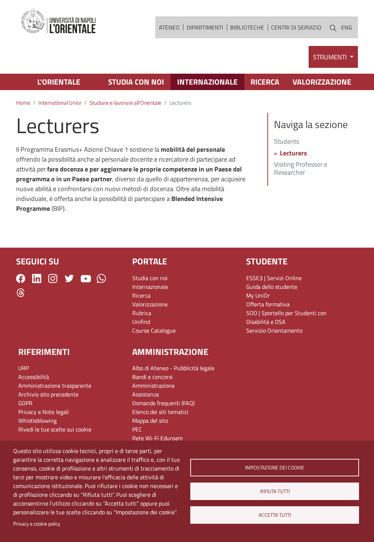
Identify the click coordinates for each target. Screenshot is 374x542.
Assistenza (145, 394)
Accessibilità (33, 376)
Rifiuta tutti (274, 491)
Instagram (52, 278)
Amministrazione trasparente (54, 385)
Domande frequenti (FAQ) (163, 403)
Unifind (141, 321)
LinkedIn (36, 278)
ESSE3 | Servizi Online (274, 278)
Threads (20, 292)
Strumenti (330, 57)
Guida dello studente (271, 286)
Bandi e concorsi (152, 376)
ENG (346, 27)
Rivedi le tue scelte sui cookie (54, 429)
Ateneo (169, 27)
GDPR (25, 403)
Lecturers (293, 153)
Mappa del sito (150, 420)
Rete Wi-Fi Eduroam (157, 438)
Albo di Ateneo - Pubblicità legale (173, 368)
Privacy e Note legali (43, 411)
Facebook (20, 278)
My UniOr (258, 295)
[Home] (59, 21)
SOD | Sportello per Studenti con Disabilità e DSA (286, 317)
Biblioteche (247, 27)
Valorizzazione (322, 82)
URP (23, 368)
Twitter (69, 278)
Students (286, 142)
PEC (137, 429)
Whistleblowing (37, 420)
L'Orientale (58, 82)
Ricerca (265, 82)
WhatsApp (101, 278)
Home (23, 102)
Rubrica (141, 313)
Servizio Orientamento (274, 330)
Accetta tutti (274, 515)
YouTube (86, 279)
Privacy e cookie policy (36, 523)
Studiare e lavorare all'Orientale (125, 102)
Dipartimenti (205, 27)
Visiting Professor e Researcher (300, 168)
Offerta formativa (268, 304)
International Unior (59, 102)
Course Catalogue (154, 330)
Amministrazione (153, 385)
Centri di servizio (296, 27)
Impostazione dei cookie (274, 467)
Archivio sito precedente (48, 394)
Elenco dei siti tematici (160, 411)
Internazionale (207, 82)
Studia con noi (136, 82)
